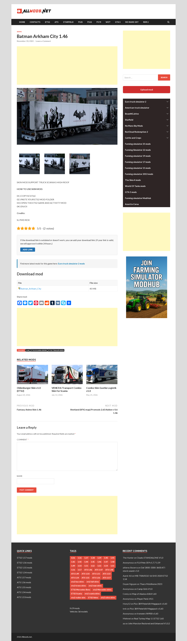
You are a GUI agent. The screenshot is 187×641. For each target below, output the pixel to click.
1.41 (112, 558)
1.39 (99, 558)
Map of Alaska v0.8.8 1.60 (144, 594)
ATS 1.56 (96, 578)
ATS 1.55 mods (24, 587)
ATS (56, 22)
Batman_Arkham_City (31, 288)
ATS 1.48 (109, 570)
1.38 (93, 558)
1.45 (93, 562)
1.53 (99, 566)
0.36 (73, 558)
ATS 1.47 (99, 570)
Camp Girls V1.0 (144, 589)
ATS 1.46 (88, 570)
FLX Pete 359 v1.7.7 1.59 (148, 562)
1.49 (73, 566)
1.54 (106, 566)
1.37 (86, 558)
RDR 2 (146, 22)
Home (22, 22)
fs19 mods (75, 608)
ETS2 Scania (76, 594)
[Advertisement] (67, 65)
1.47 (106, 562)
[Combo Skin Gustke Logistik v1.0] (101, 384)
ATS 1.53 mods (24, 597)
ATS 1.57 (106, 578)
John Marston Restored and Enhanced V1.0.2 (149, 623)
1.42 (73, 562)
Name (19, 476)
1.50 (79, 566)
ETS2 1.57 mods (24, 557)
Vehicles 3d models (79, 611)
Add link (28, 249)
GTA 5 (118, 22)
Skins (19, 31)
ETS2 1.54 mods (24, 572)
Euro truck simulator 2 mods (71, 263)
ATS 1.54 (75, 578)
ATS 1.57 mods (24, 577)
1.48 (112, 562)
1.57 (79, 570)
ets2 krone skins (78, 586)
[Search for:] (146, 77)
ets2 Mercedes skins (102, 590)
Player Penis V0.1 (145, 598)
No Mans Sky (132, 22)
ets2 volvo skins (108, 597)
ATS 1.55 (85, 578)
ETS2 (47, 22)
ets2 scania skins (39, 350)
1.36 (79, 558)
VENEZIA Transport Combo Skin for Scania (66, 389)
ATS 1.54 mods (24, 592)
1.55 (112, 566)
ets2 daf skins (93, 582)
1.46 (27, 350)
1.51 (86, 566)
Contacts (35, 22)
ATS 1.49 (75, 574)
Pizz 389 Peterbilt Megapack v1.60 (150, 603)
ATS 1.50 (85, 574)
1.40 (106, 558)
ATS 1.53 (106, 574)
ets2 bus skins (77, 582)
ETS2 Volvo (93, 597)
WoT (108, 22)
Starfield (68, 22)
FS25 (80, 22)
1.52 (93, 566)
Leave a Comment (43, 41)
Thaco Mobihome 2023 (151, 584)
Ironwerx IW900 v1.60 (147, 613)
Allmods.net (27, 637)
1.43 (79, 562)
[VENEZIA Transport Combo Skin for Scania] (67, 384)
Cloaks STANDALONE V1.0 (150, 557)
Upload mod (146, 89)
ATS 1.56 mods (24, 582)
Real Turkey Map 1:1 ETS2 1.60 (149, 618)
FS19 (99, 22)
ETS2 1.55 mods (24, 567)
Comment (23, 440)
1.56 (73, 570)
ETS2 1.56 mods (24, 562)
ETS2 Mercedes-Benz (80, 590)
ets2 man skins (95, 586)
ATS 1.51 (96, 574)
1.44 (86, 562)
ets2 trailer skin (56, 350)
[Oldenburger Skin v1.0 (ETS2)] (32, 384)
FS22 (89, 22)
